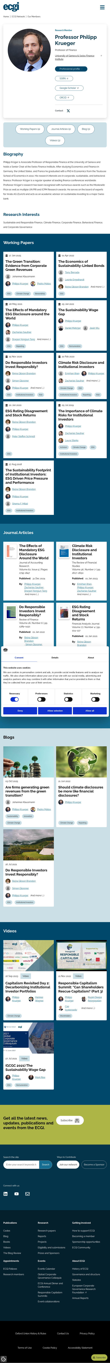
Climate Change (22, 294)
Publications (10, 1223)
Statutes (76, 1280)
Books (6, 1241)
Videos (7, 1247)
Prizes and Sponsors (48, 1253)
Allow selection (55, 711)
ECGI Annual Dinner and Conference (50, 1285)
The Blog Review (12, 1253)
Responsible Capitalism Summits (50, 1294)
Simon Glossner (20, 380)
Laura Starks (71, 440)
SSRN (63, 78)
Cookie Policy (50, 1347)
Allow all (90, 711)
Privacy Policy (87, 1333)
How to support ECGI (83, 1230)
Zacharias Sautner (21, 332)
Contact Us (63, 1333)
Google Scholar (68, 88)
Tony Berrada (72, 272)
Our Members (34, 16)
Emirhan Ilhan (72, 373)
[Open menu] (102, 7)
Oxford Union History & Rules (30, 1333)
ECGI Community (81, 1247)
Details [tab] (55, 658)
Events (41, 1261)
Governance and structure (86, 1274)
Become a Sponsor (94, 1164)
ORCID (63, 97)
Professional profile (70, 69)
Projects (42, 1241)
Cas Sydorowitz (71, 1008)
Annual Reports (80, 1298)
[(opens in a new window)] (68, 111)
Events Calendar (46, 1268)
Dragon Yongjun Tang (23, 339)
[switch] (41, 699)
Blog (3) (86, 129)
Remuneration (74, 346)
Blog (5, 1236)
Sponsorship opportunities (86, 1241)
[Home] (11, 7)
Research (43, 1223)
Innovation (28, 816)
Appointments (11, 1261)
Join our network (68, 1164)
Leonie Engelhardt (74, 279)
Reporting (20, 346)
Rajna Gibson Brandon (77, 286)
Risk (40, 395)
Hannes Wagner (39, 999)
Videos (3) (55, 140)
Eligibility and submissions (51, 1247)
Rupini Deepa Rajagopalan (95, 999)
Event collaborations (49, 1301)
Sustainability (12, 816)
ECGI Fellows (10, 1268)
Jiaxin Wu (94, 328)
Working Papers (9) (30, 129)
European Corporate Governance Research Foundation (84, 1289)
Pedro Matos (44, 283)
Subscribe (67, 1120)
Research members (13, 1274)
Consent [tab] (19, 658)
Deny (20, 711)
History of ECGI (80, 1268)
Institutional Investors (24, 395)
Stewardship (40, 294)
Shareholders (65, 1016)
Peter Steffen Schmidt (23, 436)
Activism (63, 447)
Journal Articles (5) (61, 129)
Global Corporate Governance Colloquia (49, 1276)
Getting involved (81, 1223)
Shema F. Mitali (20, 503)
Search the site (11, 1157)
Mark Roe (40, 1077)
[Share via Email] (27, 1194)
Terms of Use (25, 1347)
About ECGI (78, 1261)
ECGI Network (18, 16)
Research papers (47, 1230)
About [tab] (91, 658)
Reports (42, 1236)
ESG (9, 294)
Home (6, 16)
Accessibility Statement (80, 1347)
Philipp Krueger (20, 283)
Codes (6, 1230)
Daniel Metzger (73, 328)
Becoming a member (83, 1236)
